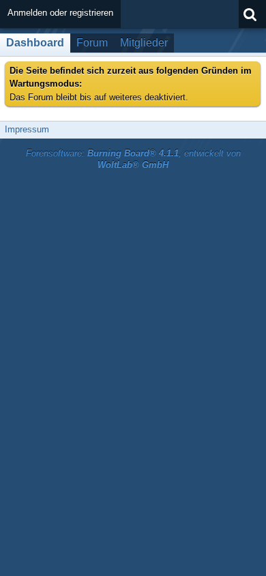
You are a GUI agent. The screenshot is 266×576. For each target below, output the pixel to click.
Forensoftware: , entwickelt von (133, 159)
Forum (92, 42)
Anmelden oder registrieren (60, 13)
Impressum (27, 129)
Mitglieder (144, 42)
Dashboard (35, 42)
